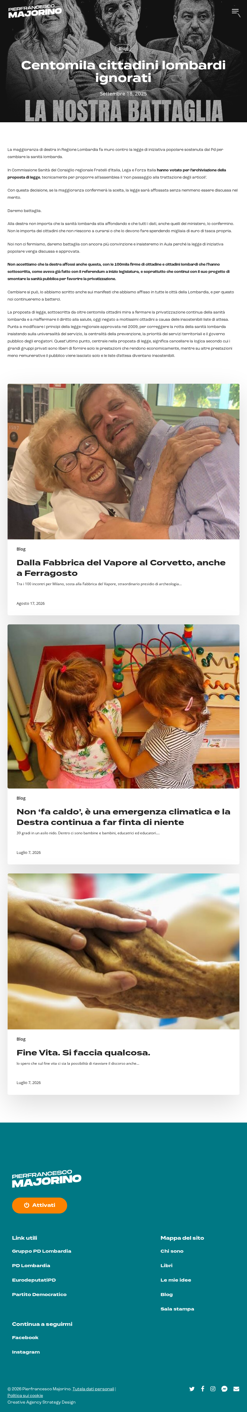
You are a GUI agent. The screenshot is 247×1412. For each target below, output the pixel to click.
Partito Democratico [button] (39, 1295)
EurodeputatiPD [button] (34, 1280)
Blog (123, 48)
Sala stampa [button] (177, 1309)
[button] (235, 11)
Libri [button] (167, 1266)
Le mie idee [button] (176, 1280)
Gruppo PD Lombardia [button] (41, 1251)
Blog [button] (167, 1295)
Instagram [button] (26, 1352)
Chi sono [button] (172, 1251)
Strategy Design (59, 1402)
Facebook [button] (25, 1338)
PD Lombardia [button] (31, 1266)
